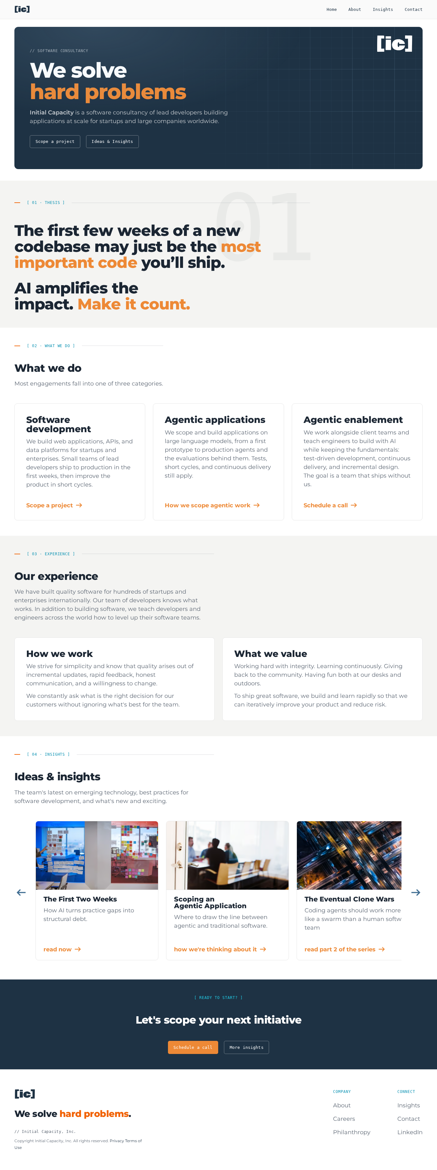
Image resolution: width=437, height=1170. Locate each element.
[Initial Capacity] (22, 9)
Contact (414, 9)
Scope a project (55, 141)
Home (332, 9)
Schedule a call (192, 1047)
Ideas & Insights (112, 141)
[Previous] (21, 892)
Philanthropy (351, 1132)
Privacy (117, 1140)
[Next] (416, 892)
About (354, 9)
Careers (344, 1118)
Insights (383, 9)
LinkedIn (410, 1132)
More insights (247, 1047)
